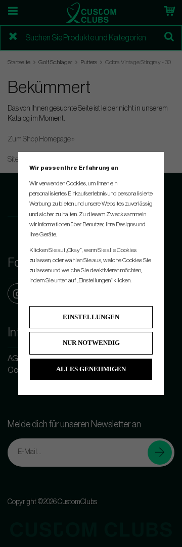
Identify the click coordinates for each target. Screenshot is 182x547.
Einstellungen (91, 317)
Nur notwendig (91, 342)
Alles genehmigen (91, 369)
